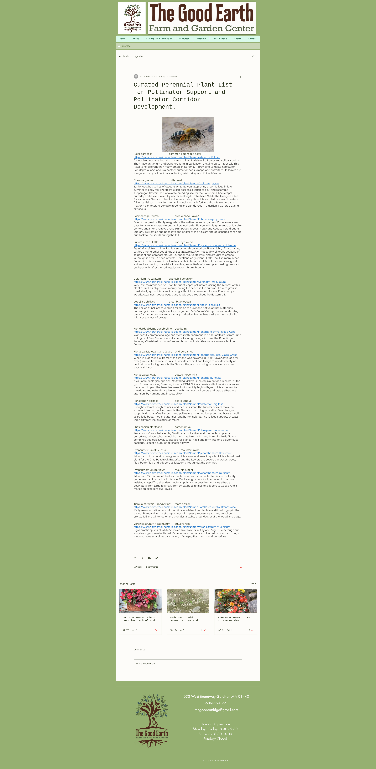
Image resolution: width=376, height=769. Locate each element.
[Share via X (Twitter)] (142, 557)
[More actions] (240, 76)
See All (253, 583)
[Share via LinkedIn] (149, 557)
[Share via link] (156, 557)
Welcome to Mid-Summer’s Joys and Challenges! (184, 619)
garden (139, 56)
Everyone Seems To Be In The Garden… (234, 619)
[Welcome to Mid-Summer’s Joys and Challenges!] (188, 601)
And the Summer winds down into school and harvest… (139, 619)
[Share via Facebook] (135, 557)
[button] (253, 56)
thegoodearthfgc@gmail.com (216, 709)
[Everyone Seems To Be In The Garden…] (235, 601)
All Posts (124, 56)
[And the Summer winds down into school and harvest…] (140, 601)
